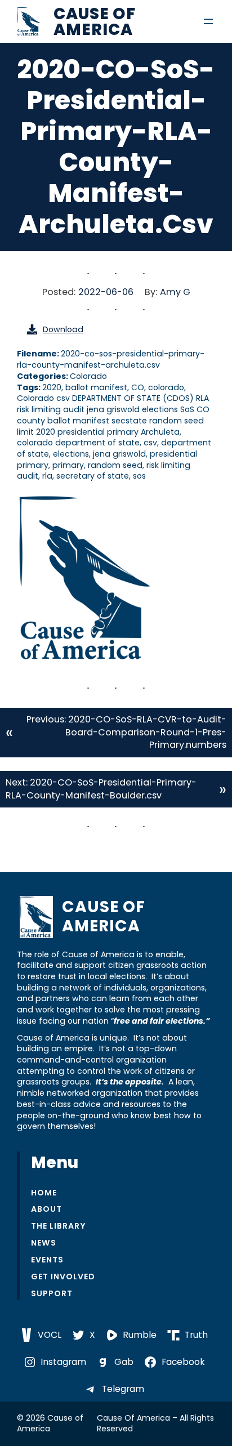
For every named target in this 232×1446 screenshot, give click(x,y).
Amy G (175, 291)
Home (44, 1193)
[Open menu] (208, 21)
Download (63, 329)
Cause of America (94, 21)
